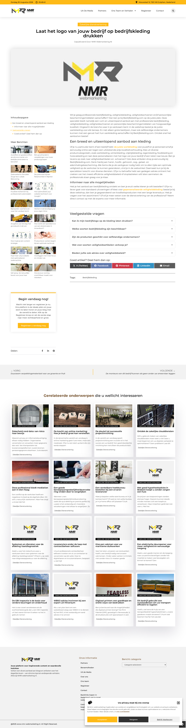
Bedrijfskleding (90, 277)
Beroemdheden (87, 668)
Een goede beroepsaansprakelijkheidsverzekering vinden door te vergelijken (72, 490)
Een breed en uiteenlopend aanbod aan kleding (33, 123)
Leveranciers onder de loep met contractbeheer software (70, 545)
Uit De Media (87, 10)
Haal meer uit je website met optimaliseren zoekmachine (20, 258)
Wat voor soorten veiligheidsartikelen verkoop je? (122, 245)
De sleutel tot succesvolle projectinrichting (109, 432)
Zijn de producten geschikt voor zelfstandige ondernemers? (122, 237)
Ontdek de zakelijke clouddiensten (155, 431)
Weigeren (133, 720)
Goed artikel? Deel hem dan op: (28, 134)
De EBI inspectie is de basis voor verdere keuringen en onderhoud (29, 601)
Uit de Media (86, 672)
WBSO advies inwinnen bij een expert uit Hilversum (70, 601)
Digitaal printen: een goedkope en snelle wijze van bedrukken (113, 601)
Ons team (85, 681)
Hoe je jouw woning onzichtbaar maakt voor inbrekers (43, 275)
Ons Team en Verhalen (122, 10)
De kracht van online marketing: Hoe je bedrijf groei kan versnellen (72, 432)
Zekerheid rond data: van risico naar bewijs (28, 432)
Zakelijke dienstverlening (93, 24)
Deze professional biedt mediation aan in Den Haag (30, 489)
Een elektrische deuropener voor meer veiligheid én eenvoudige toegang (154, 546)
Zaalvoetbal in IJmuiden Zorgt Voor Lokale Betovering (20, 176)
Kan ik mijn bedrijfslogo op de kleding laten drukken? (122, 221)
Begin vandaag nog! (33, 299)
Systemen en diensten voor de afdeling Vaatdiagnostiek (28, 545)
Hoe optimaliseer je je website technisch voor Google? (43, 194)
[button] (178, 703)
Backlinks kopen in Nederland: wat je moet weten (91, 697)
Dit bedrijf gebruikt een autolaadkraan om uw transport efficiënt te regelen (154, 602)
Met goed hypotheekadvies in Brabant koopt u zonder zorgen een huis (153, 490)
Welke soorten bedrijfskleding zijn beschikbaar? (122, 229)
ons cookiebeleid (122, 712)
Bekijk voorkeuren (164, 720)
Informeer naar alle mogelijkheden (29, 126)
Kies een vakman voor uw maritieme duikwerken (109, 545)
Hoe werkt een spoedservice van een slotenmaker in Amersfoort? (45, 226)
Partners (102, 10)
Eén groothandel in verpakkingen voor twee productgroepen (43, 157)
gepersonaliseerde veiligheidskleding (142, 189)
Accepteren (102, 720)
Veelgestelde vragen (21, 130)
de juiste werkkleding (125, 147)
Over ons (84, 677)
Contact (160, 10)
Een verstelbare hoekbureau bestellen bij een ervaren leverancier (110, 490)
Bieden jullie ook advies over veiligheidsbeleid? (122, 253)
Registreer (146, 10)
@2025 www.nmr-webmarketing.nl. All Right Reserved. (34, 724)
